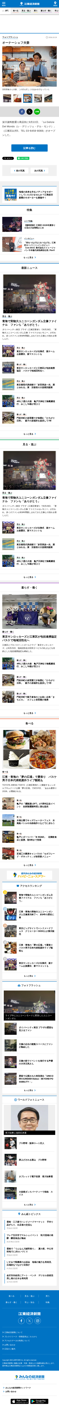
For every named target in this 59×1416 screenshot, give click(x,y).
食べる (15, 10)
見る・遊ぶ (26, 10)
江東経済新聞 (29, 4)
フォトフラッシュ (10, 37)
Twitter (29, 1321)
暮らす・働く (46, 10)
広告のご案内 (9, 1349)
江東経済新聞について (13, 1332)
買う (36, 10)
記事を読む (29, 147)
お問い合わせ (9, 1345)
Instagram (37, 1321)
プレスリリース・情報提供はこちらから (20, 1336)
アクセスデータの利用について (17, 1340)
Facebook (21, 1321)
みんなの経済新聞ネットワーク (29, 1377)
